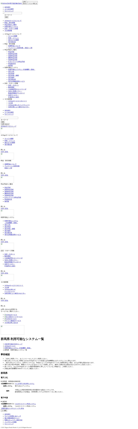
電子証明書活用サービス (16, 81)
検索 (6, 17)
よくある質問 (9, 9)
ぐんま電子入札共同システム (24, 383)
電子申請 (11, 73)
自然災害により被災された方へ (18, 107)
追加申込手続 (12, 55)
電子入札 (11, 71)
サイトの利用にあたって (13, 416)
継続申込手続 (12, 57)
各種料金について (14, 46)
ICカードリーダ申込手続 (16, 61)
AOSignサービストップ (8, 126)
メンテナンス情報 (11, 422)
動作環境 (11, 87)
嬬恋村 (4, 401)
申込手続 (11, 52)
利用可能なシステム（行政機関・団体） (21, 69)
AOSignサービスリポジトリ (17, 101)
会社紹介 (8, 7)
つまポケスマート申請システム (25, 404)
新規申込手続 (12, 54)
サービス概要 (12, 36)
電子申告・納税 (13, 75)
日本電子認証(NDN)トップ (13, 344)
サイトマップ (9, 11)
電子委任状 (12, 42)
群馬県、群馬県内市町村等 (11, 381)
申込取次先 (12, 63)
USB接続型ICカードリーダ (17, 89)
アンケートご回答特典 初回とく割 (20, 48)
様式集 (10, 65)
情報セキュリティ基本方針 (14, 420)
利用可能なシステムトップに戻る (12, 408)
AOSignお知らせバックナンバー (19, 105)
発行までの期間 (13, 40)
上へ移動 (4, 410)
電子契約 (11, 77)
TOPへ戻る (4, 151)
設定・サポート (13, 85)
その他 (10, 103)
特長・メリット (13, 38)
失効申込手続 (12, 59)
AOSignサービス (10, 346)
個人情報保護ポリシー (12, 418)
